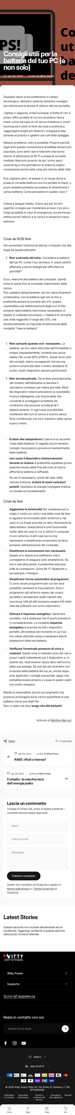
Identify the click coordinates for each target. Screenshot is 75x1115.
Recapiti (68, 1095)
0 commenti (66, 741)
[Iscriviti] (65, 1028)
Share (11, 740)
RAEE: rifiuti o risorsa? (30, 759)
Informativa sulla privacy (23, 1096)
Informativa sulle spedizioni (55, 1096)
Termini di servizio (44, 888)
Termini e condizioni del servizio (39, 1097)
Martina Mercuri (61, 720)
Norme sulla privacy (18, 888)
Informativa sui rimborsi (9, 1096)
